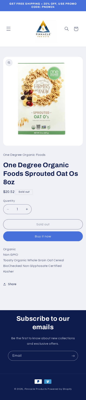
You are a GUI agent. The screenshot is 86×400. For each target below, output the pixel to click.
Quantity (9, 200)
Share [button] (12, 284)
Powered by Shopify (60, 389)
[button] (8, 28)
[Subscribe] (73, 356)
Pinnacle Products (36, 389)
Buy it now (43, 236)
